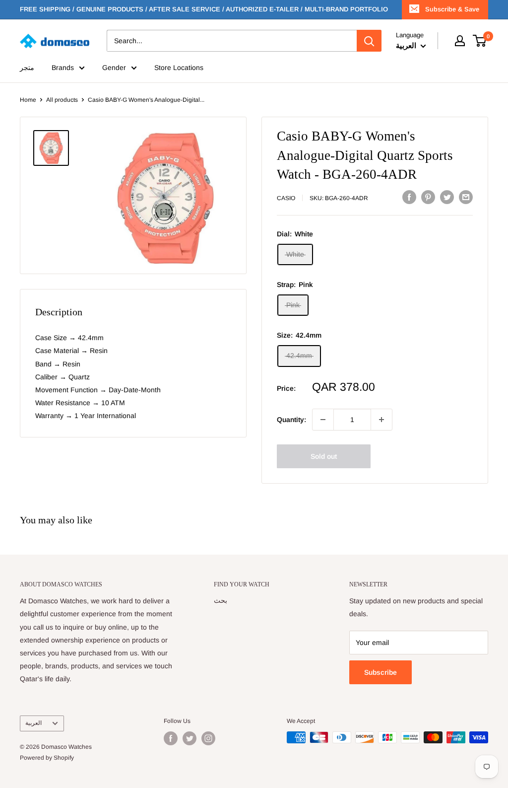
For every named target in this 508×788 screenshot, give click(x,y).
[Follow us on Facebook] (171, 738)
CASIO (286, 198)
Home (28, 99)
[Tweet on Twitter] (447, 197)
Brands (63, 68)
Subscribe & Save (452, 9)
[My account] (460, 40)
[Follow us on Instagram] (208, 738)
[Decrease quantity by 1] (323, 419)
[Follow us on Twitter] (189, 738)
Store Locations (178, 68)
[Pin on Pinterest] (428, 197)
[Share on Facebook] (409, 197)
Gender (114, 68)
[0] (480, 41)
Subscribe (380, 672)
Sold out (324, 456)
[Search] (369, 41)
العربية (33, 722)
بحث (220, 600)
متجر (27, 68)
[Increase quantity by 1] (381, 419)
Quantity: (291, 420)
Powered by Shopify (47, 757)
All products (62, 99)
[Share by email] (466, 197)
